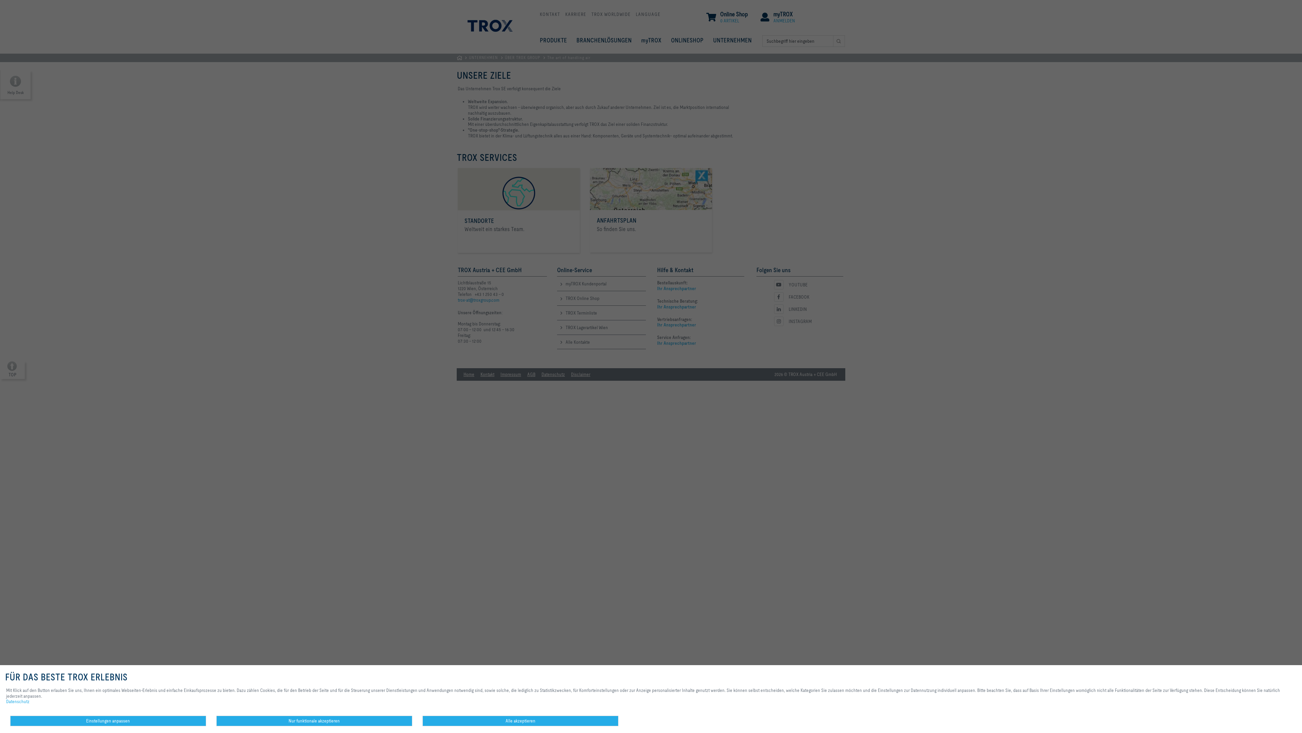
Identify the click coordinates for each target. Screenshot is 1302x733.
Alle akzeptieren (520, 720)
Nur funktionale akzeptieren (314, 720)
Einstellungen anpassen (108, 720)
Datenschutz (17, 701)
